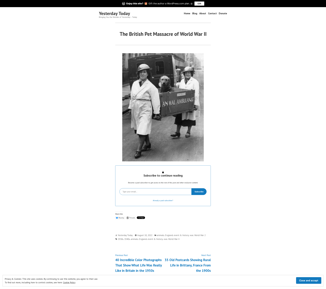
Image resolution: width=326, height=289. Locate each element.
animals (160, 235)
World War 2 (200, 235)
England (169, 235)
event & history (181, 235)
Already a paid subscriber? (163, 200)
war (191, 235)
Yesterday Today (114, 13)
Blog (194, 13)
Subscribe (199, 191)
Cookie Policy (69, 282)
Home (187, 13)
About (202, 13)
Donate (223, 13)
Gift (199, 3)
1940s (127, 239)
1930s (120, 239)
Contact (212, 13)
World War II (174, 239)
